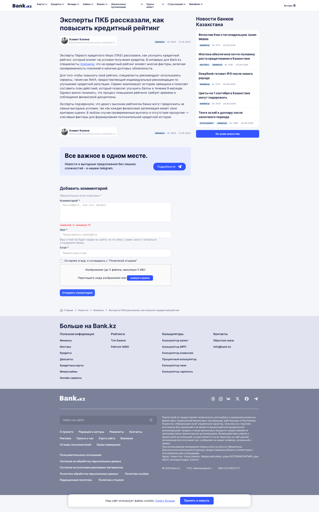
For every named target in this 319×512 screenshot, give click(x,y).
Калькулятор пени (174, 365)
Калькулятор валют (175, 340)
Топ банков (118, 340)
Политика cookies (137, 473)
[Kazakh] (304, 5)
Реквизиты (116, 431)
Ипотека (65, 346)
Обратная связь (223, 340)
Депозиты (66, 359)
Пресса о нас (85, 438)
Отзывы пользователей (75, 444)
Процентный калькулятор (179, 359)
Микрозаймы (68, 371)
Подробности (166, 166)
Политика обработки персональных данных (89, 473)
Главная (68, 310)
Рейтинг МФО (120, 346)
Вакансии (126, 438)
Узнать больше (165, 500)
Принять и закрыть (197, 500)
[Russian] (300, 5)
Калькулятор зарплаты (177, 371)
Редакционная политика (76, 480)
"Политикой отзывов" (122, 260)
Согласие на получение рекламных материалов (91, 467)
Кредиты (66, 353)
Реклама (65, 438)
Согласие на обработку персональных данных (90, 461)
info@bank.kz (222, 346)
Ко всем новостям (228, 133)
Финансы (159, 42)
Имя (63, 229)
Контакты (135, 431)
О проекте (66, 431)
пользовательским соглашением (180, 453)
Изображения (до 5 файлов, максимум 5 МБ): (115, 269)
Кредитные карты (72, 365)
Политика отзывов (111, 480)
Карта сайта (107, 438)
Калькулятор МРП (174, 346)
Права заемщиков (108, 444)
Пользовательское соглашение (80, 455)
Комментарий (70, 200)
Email (64, 247)
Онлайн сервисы (71, 378)
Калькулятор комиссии (177, 353)
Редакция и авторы (91, 431)
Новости (83, 310)
